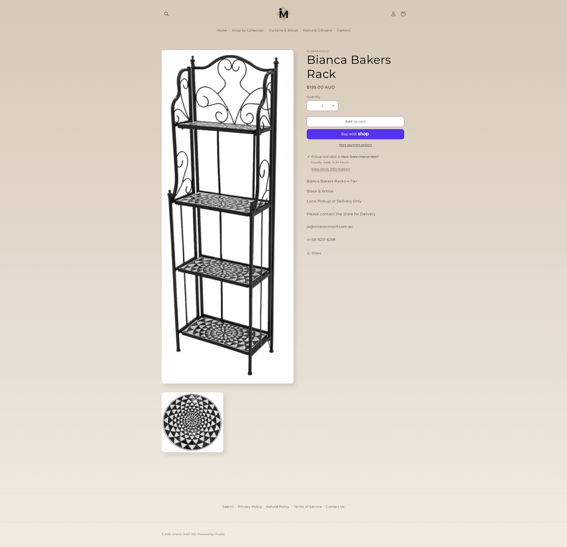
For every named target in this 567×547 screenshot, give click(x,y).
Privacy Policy (250, 507)
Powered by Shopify (211, 534)
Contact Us (335, 507)
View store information (330, 169)
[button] (166, 14)
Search (228, 507)
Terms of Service (308, 507)
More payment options (355, 144)
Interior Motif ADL (185, 534)
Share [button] (316, 253)
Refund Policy (277, 507)
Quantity (313, 97)
